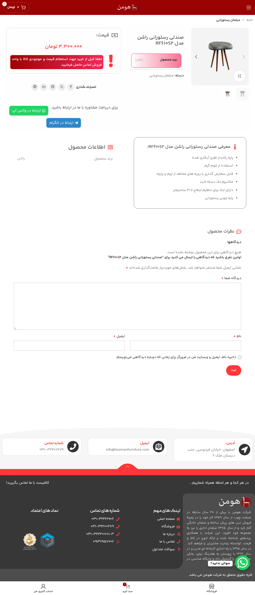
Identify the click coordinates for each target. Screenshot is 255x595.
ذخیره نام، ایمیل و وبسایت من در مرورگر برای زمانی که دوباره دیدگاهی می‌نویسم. (176, 357)
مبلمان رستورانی (228, 20)
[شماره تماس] (73, 446)
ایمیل (119, 336)
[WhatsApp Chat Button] (242, 562)
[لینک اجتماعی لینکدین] (44, 87)
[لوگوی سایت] (127, 7)
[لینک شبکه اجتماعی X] (61, 87)
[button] (244, 57)
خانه (249, 20)
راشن (139, 59)
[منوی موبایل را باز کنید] (249, 7)
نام (237, 336)
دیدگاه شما (231, 278)
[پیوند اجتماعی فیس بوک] (70, 87)
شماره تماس (54, 443)
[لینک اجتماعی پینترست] (53, 87)
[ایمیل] (158, 446)
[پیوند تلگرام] (35, 87)
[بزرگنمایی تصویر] (239, 76)
